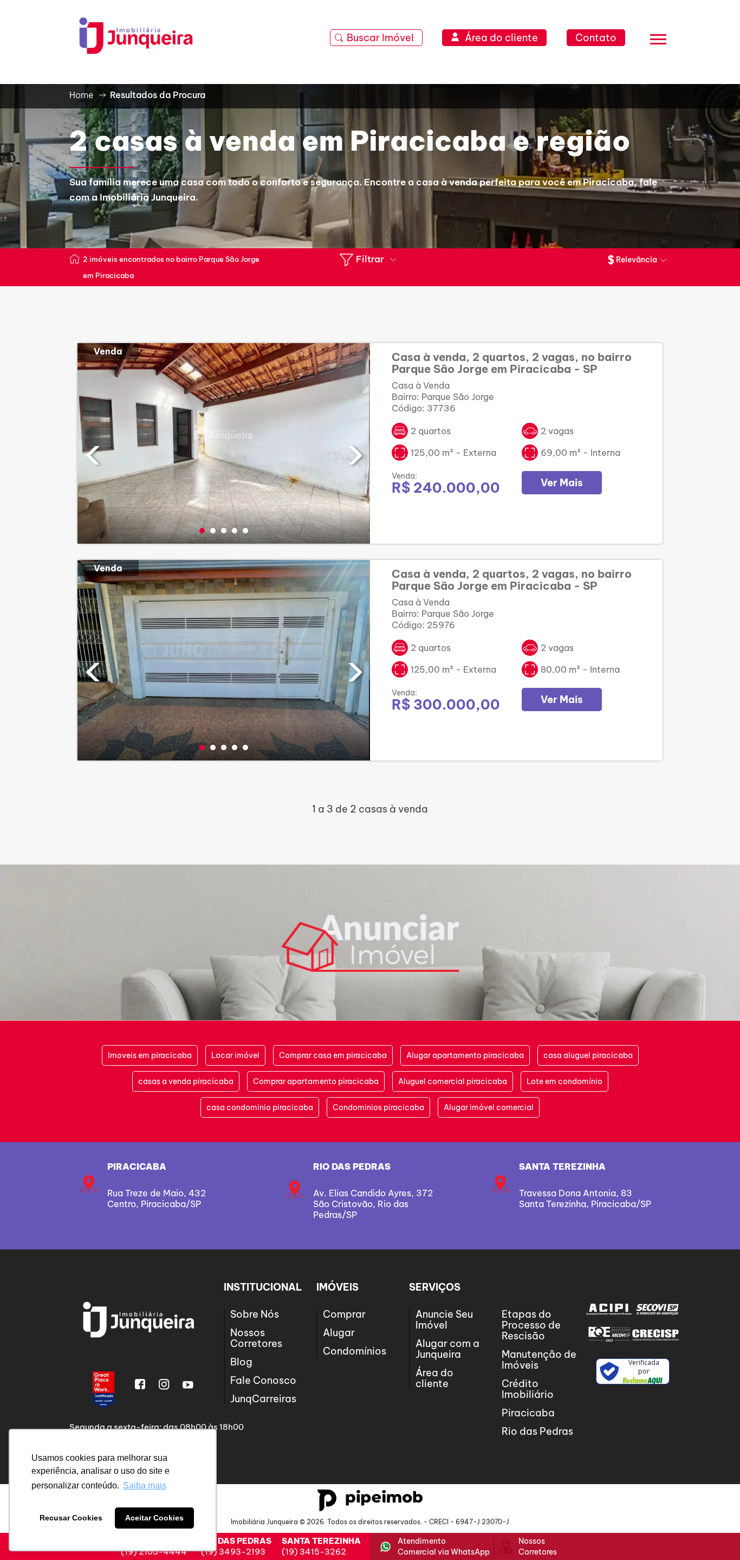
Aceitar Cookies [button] (154, 1517)
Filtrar (370, 259)
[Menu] (658, 41)
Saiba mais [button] (144, 1485)
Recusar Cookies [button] (71, 1517)
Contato (595, 37)
